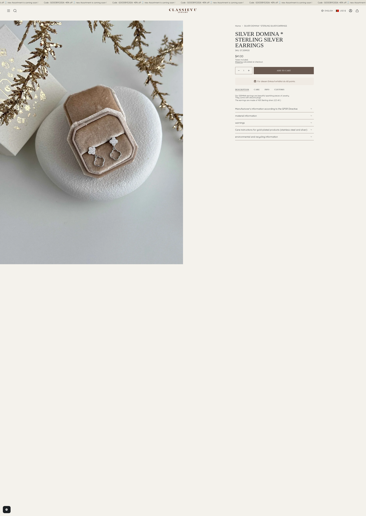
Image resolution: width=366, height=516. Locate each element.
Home (238, 26)
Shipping (239, 62)
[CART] (357, 10)
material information (246, 115)
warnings (240, 122)
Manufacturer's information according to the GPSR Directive (266, 108)
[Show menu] (8, 10)
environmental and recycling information (256, 136)
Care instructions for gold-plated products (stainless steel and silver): (271, 129)
